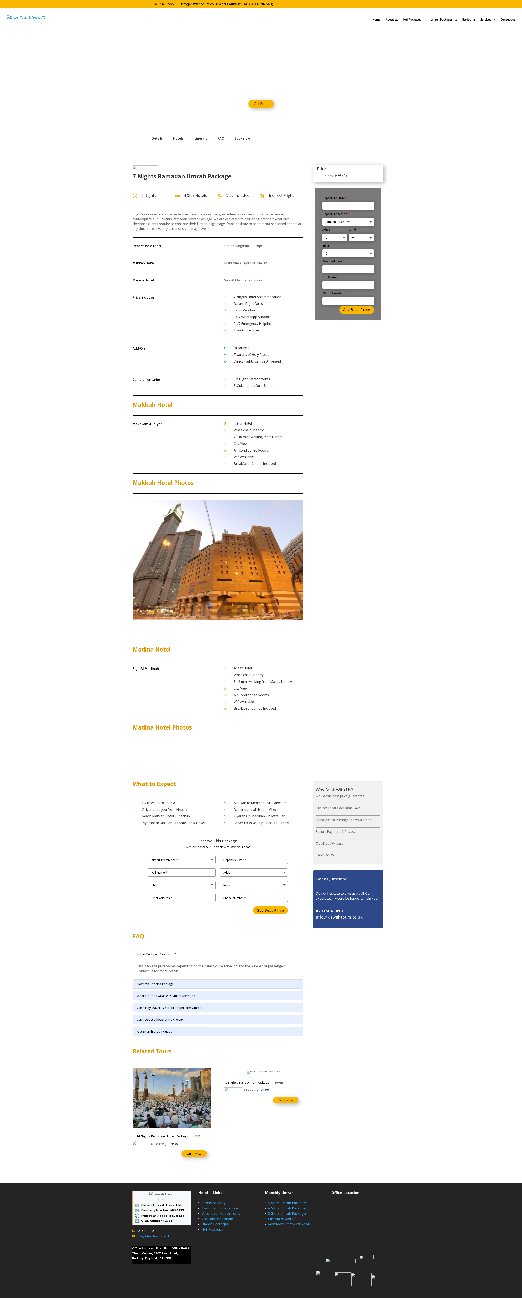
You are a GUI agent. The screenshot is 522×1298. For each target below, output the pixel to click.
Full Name (329, 277)
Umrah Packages (442, 19)
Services (485, 19)
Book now (242, 138)
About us (392, 19)
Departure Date (333, 198)
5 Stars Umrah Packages (287, 1203)
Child (352, 229)
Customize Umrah (281, 1219)
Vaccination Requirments (221, 1214)
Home (376, 19)
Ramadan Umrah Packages (289, 1224)
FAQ (221, 138)
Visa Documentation (217, 1219)
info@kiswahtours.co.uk (153, 1236)
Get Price (261, 103)
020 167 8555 (164, 4)
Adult (326, 229)
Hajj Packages (412, 19)
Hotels (178, 138)
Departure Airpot (334, 214)
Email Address (332, 261)
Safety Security (213, 1203)
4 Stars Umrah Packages (287, 1208)
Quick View (194, 1154)
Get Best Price (356, 309)
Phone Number (333, 293)
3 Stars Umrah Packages (287, 1214)
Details (157, 138)
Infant (327, 245)
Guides (466, 19)
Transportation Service (220, 1208)
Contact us (508, 19)
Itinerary (201, 138)
